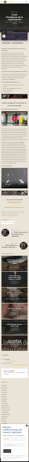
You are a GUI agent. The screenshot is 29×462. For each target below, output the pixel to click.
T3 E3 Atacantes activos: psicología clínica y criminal (14, 277)
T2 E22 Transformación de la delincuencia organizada (14, 233)
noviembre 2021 (5, 410)
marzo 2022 (4, 403)
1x (10, 36)
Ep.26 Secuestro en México (14, 309)
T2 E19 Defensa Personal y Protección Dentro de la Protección (14, 293)
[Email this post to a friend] (13, 222)
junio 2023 (3, 385)
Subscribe (19, 39)
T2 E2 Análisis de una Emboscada (14, 325)
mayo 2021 (4, 423)
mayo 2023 (4, 388)
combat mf (4, 213)
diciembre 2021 (5, 408)
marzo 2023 (4, 392)
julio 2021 (3, 419)
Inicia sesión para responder (18, 364)
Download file (6, 43)
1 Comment (9, 21)
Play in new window (17, 43)
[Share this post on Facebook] (3, 222)
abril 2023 (3, 390)
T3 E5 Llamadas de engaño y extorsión (14, 341)
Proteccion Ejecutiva (6, 215)
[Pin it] (9, 222)
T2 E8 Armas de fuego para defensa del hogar (14, 261)
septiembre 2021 (5, 414)
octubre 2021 (4, 412)
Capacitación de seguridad (18, 211)
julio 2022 (3, 394)
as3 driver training (6, 211)
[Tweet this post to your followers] (6, 222)
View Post (14, 266)
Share (25, 39)
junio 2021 (3, 421)
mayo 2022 (4, 399)
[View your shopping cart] (26, 2)
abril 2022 (3, 401)
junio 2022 (3, 396)
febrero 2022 (4, 405)
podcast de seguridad (13, 213)
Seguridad (15, 215)
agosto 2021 (4, 416)
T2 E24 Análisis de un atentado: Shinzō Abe (14, 245)
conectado (15, 372)
